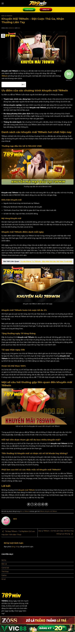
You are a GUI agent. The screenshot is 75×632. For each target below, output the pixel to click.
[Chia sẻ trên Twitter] (35, 504)
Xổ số (3, 579)
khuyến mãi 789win (26, 490)
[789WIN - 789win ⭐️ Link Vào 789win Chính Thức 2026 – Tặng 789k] (37, 3)
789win (4, 76)
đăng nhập (15, 547)
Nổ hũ (3, 560)
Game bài (5, 568)
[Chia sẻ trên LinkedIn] (46, 504)
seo (19, 28)
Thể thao (5, 572)
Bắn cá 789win (6, 15)
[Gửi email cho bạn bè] (39, 504)
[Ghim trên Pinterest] (42, 504)
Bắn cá (4, 564)
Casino (3, 575)
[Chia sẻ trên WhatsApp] (28, 504)
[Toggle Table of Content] (22, 84)
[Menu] (2, 3)
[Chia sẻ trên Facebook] (32, 504)
